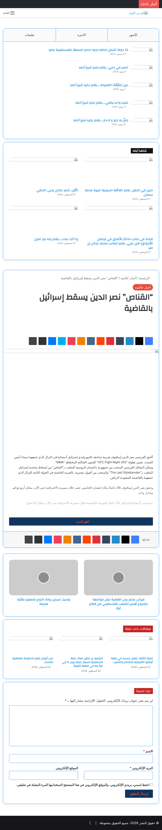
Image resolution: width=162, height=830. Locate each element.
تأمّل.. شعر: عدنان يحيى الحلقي (57, 190)
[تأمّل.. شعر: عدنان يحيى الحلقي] (43, 171)
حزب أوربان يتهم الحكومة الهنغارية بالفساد (32, 660)
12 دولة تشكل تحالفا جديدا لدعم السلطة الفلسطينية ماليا (88, 50)
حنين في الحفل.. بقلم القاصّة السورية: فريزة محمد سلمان (119, 192)
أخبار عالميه (128, 278)
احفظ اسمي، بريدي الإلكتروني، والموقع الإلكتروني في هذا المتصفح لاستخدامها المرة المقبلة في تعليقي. (82, 785)
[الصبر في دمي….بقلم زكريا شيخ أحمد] (142, 72)
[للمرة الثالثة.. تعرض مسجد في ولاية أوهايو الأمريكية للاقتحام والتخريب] (131, 645)
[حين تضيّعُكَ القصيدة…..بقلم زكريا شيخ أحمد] (142, 90)
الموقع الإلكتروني (67, 768)
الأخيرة (81, 35)
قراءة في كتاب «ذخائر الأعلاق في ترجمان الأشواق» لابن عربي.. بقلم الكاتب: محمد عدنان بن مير (120, 243)
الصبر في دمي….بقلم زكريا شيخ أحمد (103, 67)
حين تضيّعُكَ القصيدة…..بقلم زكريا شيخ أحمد (99, 85)
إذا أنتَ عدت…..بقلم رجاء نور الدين (56, 239)
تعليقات (29, 35)
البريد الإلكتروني (141, 768)
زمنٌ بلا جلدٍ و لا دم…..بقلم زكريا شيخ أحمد (100, 120)
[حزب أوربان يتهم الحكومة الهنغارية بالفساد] (31, 645)
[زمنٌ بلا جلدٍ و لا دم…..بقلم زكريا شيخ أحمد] (142, 125)
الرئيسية (145, 278)
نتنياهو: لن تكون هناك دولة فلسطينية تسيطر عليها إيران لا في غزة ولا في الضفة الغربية (82, 662)
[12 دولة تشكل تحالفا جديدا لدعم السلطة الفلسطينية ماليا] (142, 55)
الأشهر (133, 35)
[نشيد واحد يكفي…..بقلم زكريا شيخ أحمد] (142, 107)
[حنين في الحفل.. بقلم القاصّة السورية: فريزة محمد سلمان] (118, 171)
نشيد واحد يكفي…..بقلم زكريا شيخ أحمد (101, 103)
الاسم (148, 751)
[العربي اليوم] (138, 12)
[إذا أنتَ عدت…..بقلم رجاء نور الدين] (43, 220)
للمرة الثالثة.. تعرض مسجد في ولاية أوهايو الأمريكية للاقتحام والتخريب (132, 660)
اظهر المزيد (82, 521)
